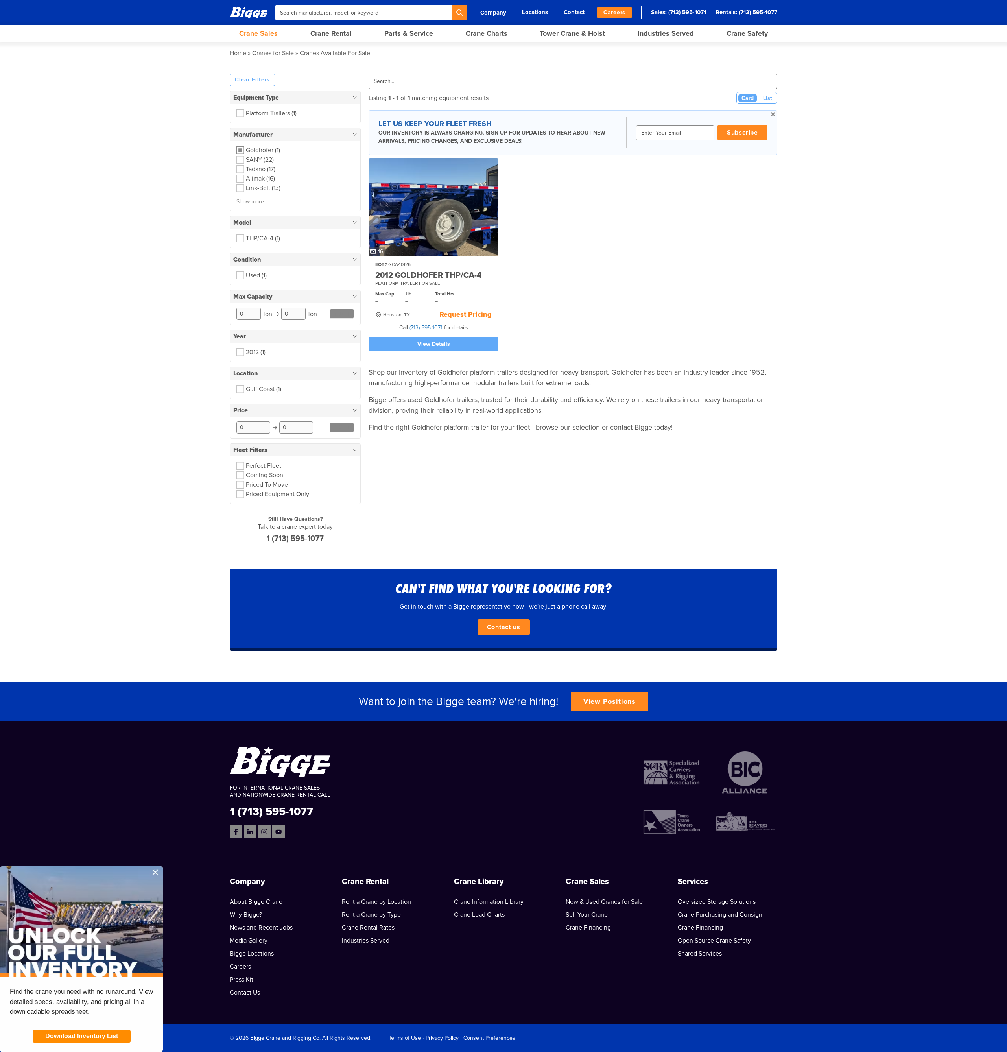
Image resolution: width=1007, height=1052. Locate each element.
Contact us (503, 627)
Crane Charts (486, 33)
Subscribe (742, 133)
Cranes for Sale (273, 53)
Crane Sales (258, 33)
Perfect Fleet (263, 466)
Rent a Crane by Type (371, 915)
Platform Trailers (271, 113)
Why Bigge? (246, 915)
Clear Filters (252, 79)
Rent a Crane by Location (376, 902)
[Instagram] (264, 831)
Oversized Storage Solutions (717, 902)
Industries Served (666, 33)
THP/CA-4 (263, 238)
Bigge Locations (252, 954)
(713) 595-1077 (758, 12)
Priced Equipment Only (277, 494)
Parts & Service (408, 33)
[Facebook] (236, 831)
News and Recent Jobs (261, 928)
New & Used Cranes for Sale (604, 902)
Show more (250, 201)
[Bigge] (248, 12)
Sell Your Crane (587, 915)
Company (493, 12)
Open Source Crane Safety (714, 941)
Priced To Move (267, 485)
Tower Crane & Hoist (572, 33)
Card (747, 98)
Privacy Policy (442, 1038)
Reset (342, 313)
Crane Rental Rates (368, 928)
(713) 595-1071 (687, 12)
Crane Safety (747, 33)
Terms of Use (405, 1038)
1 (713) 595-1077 (295, 538)
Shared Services (700, 954)
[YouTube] (278, 831)
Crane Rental (331, 33)
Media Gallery (248, 941)
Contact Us (245, 993)
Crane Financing (588, 928)
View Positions (609, 701)
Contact (574, 12)
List (767, 98)
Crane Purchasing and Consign (720, 915)
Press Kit (241, 980)
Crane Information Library (489, 902)
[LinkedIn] (250, 831)
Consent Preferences (489, 1038)
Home (238, 53)
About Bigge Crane (256, 902)
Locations (535, 12)
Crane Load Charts (479, 915)
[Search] (459, 12)
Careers (614, 12)
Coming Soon (264, 475)
